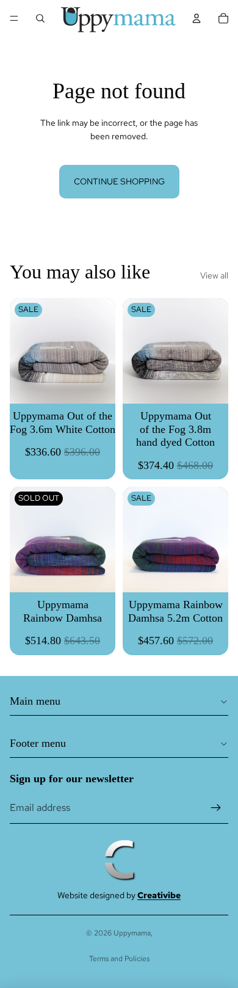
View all (214, 275)
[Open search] (40, 18)
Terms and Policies (119, 959)
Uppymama (132, 933)
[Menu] (14, 18)
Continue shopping (119, 181)
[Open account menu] (196, 18)
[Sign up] (216, 808)
